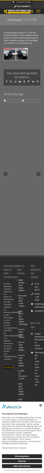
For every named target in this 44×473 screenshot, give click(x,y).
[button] (5, 174)
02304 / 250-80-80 (37, 297)
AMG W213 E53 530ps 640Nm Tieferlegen (22, 317)
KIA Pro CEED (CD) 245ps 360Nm (21, 360)
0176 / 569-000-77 (37, 287)
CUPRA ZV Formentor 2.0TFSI (22, 375)
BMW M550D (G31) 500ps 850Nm (21, 285)
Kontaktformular (37, 311)
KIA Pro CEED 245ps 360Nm (21, 333)
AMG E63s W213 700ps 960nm (21, 389)
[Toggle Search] (32, 11)
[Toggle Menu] (38, 11)
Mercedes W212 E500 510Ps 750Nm (22, 300)
